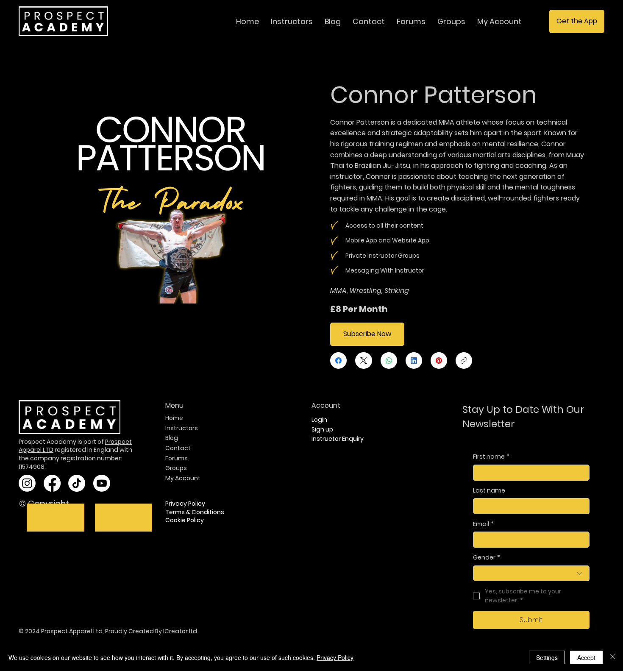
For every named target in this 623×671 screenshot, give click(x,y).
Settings (547, 657)
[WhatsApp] (389, 360)
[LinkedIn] (414, 360)
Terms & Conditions (194, 512)
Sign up (322, 429)
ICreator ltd (180, 631)
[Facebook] (338, 360)
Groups (176, 468)
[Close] (613, 657)
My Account (182, 478)
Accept (586, 657)
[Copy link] (464, 360)
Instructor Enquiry (338, 438)
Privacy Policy (185, 503)
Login (319, 419)
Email (483, 524)
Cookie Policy (184, 520)
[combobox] (531, 573)
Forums (176, 458)
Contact (178, 448)
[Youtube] (101, 483)
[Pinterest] (439, 360)
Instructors (181, 428)
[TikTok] (76, 483)
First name (491, 457)
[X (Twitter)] (363, 360)
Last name (489, 491)
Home (174, 418)
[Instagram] (27, 483)
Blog (171, 438)
